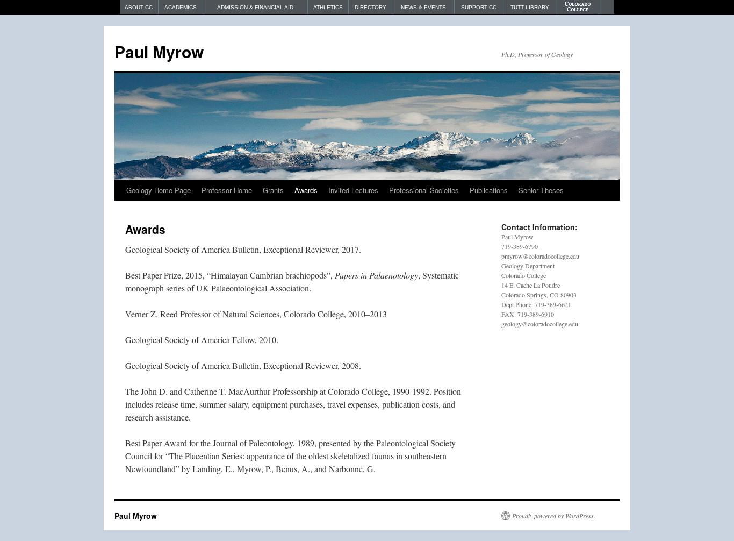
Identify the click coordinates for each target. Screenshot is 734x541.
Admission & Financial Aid (255, 7)
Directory (370, 7)
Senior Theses (541, 190)
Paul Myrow (159, 51)
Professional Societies (424, 190)
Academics (180, 7)
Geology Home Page (158, 190)
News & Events (423, 7)
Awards (306, 190)
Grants (273, 190)
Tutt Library (529, 7)
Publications (489, 190)
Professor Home (227, 190)
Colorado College (578, 7)
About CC (139, 7)
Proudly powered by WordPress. (553, 515)
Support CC (478, 7)
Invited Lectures (353, 190)
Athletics (328, 7)
